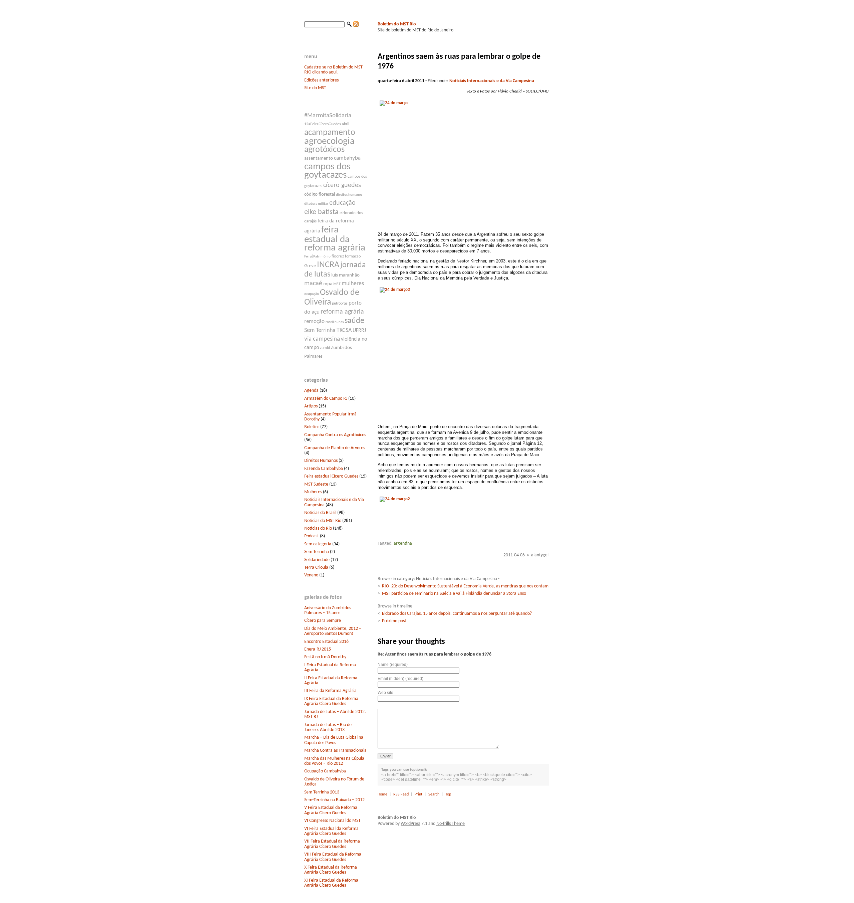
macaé (313, 283)
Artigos (311, 406)
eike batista (321, 212)
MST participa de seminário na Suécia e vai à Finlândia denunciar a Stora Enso (454, 593)
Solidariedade (317, 559)
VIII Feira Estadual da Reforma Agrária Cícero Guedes (332, 857)
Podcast (311, 536)
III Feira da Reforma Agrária (330, 690)
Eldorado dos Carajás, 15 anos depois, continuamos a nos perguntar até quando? (457, 613)
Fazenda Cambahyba (323, 468)
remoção (314, 321)
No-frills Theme (450, 823)
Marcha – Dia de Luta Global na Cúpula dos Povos (333, 740)
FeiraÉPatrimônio (317, 256)
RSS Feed (401, 794)
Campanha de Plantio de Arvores (334, 447)
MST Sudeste (316, 484)
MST (337, 284)
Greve (310, 265)
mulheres (353, 284)
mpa (327, 284)
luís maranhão (345, 275)
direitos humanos (349, 195)
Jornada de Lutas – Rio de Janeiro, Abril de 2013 (328, 727)
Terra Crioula (316, 567)
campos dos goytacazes (327, 171)
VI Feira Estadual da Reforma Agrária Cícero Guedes (331, 831)
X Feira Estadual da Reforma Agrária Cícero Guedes (330, 870)
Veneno (311, 575)
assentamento (318, 158)
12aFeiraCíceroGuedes (322, 124)
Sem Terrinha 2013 (321, 792)
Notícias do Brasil (320, 512)
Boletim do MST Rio (397, 24)
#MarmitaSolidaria (327, 116)
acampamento (329, 133)
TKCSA (344, 330)
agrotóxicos (324, 150)
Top (448, 794)
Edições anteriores (321, 80)
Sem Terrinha (320, 330)
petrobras (340, 304)
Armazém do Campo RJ (325, 398)
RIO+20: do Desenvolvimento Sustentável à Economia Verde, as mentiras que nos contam (465, 586)
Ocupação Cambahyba (325, 771)
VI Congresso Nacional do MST (332, 820)
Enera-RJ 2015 (317, 649)
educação (342, 203)
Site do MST (315, 88)
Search (433, 794)
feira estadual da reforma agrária (334, 239)
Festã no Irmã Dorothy (325, 657)
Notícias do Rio (318, 528)
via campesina (322, 339)
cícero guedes (342, 185)
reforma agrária (342, 312)
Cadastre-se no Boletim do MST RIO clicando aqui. (333, 70)
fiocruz (338, 256)
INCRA (328, 265)
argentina (403, 543)
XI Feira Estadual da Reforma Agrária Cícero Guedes (331, 883)
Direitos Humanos (321, 460)
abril (345, 124)
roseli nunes (335, 322)
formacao (353, 256)
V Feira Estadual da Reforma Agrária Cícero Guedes (330, 810)
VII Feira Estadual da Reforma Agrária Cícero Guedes (332, 844)
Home (382, 794)
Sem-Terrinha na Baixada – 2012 (334, 799)
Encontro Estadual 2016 (326, 641)
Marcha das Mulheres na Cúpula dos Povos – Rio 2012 (334, 761)
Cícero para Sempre (322, 620)
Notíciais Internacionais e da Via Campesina (491, 80)
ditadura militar (316, 204)
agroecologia (329, 141)
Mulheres (313, 492)
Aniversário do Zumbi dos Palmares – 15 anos (327, 610)
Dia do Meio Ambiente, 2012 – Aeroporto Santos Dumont (332, 631)
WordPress (410, 823)
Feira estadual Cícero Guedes (331, 476)
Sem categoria (317, 544)
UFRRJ (359, 330)
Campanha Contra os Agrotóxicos (335, 434)
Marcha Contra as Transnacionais (335, 750)
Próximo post (394, 620)
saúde (354, 321)
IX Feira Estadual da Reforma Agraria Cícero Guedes (331, 701)
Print (418, 794)
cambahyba (347, 158)
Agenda (311, 390)
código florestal (319, 194)
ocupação (311, 294)
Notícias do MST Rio (322, 520)
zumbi (325, 348)
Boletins (311, 426)
